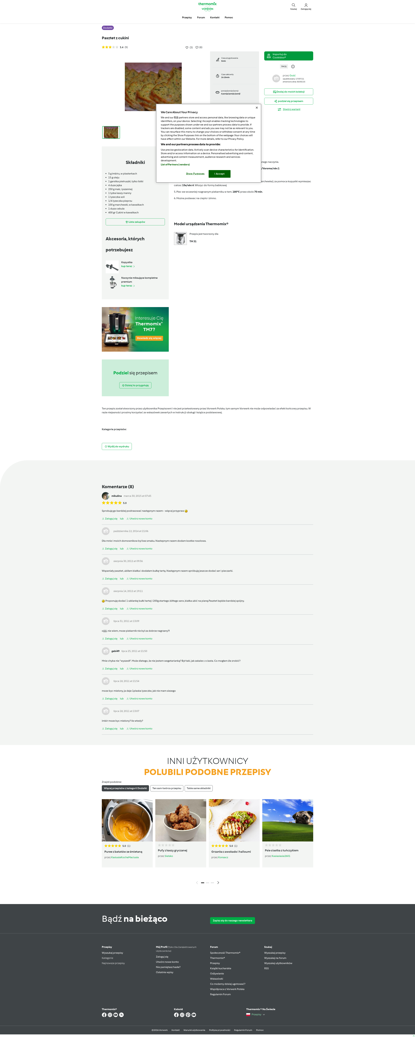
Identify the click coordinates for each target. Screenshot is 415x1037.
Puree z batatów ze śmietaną (123, 851)
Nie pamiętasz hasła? (168, 967)
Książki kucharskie (220, 968)
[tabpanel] (207, 842)
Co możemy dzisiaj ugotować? (227, 983)
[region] (208, 143)
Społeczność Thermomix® (225, 952)
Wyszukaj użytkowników (278, 963)
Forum (214, 946)
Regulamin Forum (220, 994)
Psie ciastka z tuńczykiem (281, 850)
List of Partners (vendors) (175, 164)
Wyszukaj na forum (275, 958)
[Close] (256, 107)
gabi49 (115, 651)
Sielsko (169, 856)
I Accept (219, 173)
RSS (266, 968)
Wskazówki (216, 978)
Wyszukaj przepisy (112, 952)
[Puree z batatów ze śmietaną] (127, 820)
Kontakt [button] (214, 17)
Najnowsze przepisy (113, 963)
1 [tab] (202, 882)
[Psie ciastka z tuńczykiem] (287, 820)
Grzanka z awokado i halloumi (231, 851)
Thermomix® (217, 958)
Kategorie (107, 958)
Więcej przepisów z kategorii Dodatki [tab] (125, 788)
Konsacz (223, 857)
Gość (293, 75)
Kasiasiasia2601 (281, 856)
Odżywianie (217, 973)
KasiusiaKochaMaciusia (125, 857)
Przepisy (107, 946)
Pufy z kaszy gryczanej (172, 850)
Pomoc (260, 1030)
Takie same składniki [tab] (199, 788)
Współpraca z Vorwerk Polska (227, 989)
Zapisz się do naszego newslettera (232, 920)
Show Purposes (195, 173)
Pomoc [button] (229, 17)
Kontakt (176, 1030)
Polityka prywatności (219, 1030)
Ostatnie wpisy (164, 972)
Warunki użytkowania (194, 1030)
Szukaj (268, 946)
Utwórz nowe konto (167, 961)
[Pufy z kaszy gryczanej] (180, 820)
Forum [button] (201, 17)
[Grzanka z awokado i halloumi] (234, 820)
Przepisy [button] (187, 17)
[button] (293, 6)
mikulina (117, 495)
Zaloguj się (162, 956)
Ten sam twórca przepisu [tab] (166, 788)
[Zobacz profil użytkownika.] (276, 78)
